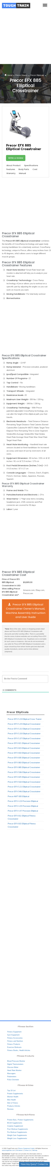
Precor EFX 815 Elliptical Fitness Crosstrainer (22, 825)
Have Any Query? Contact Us (34, 1164)
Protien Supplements (25, 1120)
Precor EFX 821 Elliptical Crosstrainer (24, 743)
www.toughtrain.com (8, 1150)
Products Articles (13, 1106)
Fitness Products (13, 1044)
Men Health (11, 1100)
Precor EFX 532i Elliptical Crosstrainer (24, 782)
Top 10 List (11, 1090)
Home (9, 75)
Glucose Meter (12, 1067)
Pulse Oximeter (13, 1080)
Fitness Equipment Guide (26, 1148)
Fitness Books (12, 1050)
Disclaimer (19, 1150)
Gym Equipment (13, 1035)
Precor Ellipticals (37, 75)
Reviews (10, 1109)
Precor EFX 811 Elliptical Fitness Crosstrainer (22, 817)
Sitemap (34, 1150)
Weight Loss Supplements (17, 1138)
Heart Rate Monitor (14, 1070)
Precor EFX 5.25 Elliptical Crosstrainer (24, 724)
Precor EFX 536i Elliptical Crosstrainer (24, 772)
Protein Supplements (15, 1094)
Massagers (11, 1073)
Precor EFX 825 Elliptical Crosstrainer (24, 777)
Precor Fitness (21, 75)
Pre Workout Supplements (17, 1132)
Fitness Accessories (15, 1038)
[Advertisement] (25, 37)
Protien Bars (12, 1120)
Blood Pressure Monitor (16, 1061)
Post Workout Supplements (17, 1129)
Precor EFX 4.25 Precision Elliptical (23, 806)
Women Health (12, 1097)
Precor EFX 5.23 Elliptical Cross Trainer (25, 719)
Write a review (15, 158)
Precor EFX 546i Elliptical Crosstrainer (24, 791)
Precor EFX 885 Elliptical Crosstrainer (24, 767)
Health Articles (24, 1050)
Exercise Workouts (14, 1047)
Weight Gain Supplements (17, 1135)
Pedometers (11, 1077)
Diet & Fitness (12, 1103)
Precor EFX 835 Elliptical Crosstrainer (24, 758)
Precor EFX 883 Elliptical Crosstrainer (24, 762)
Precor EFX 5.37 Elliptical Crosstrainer (24, 738)
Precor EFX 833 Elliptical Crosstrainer (24, 753)
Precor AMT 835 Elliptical (18, 796)
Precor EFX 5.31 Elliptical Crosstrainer (24, 729)
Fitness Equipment (14, 1032)
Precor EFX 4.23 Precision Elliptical (23, 801)
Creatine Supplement (15, 1126)
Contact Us (27, 1150)
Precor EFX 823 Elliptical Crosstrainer (24, 748)
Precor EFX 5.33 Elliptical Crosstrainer (24, 733)
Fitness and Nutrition (15, 1041)
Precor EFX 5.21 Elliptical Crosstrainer (24, 787)
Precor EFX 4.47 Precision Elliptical (23, 811)
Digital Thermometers (15, 1064)
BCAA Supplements (14, 1123)
